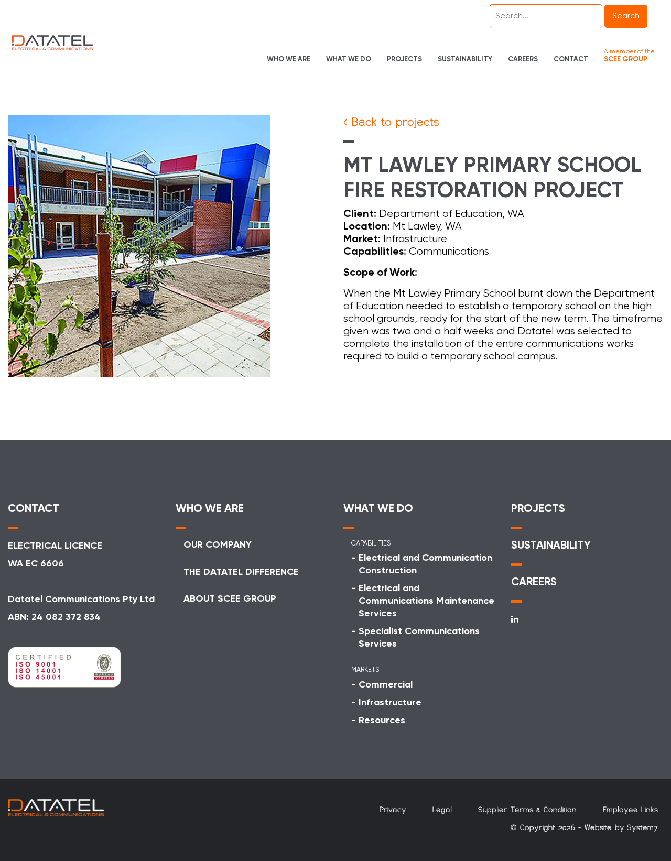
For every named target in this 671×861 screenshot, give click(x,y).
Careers (523, 59)
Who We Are (288, 59)
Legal (442, 809)
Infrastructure (390, 702)
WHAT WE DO (378, 509)
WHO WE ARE (210, 509)
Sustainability (465, 59)
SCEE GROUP (625, 59)
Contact (571, 59)
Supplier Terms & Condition (527, 809)
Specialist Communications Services (419, 638)
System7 (642, 827)
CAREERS (534, 582)
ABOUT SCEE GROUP (229, 599)
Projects (404, 59)
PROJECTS (538, 509)
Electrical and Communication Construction (425, 564)
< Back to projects (391, 121)
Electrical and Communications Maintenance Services (426, 601)
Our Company (217, 545)
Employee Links (630, 809)
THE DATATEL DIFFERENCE (241, 572)
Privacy (393, 809)
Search (626, 16)
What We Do (348, 59)
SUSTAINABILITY (551, 545)
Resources (382, 720)
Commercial (386, 685)
